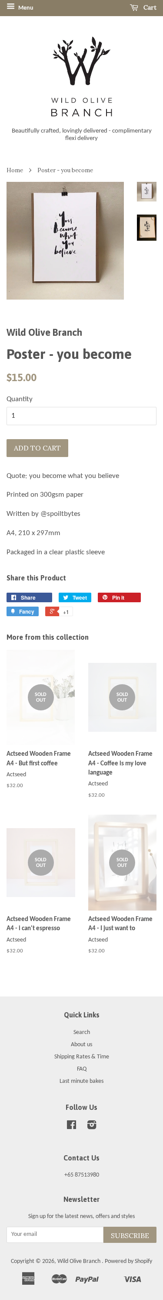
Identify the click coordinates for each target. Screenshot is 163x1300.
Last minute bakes (81, 1081)
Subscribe (130, 1235)
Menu (25, 8)
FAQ (81, 1069)
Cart (149, 7)
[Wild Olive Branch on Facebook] (72, 1127)
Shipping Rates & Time (81, 1057)
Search (81, 1032)
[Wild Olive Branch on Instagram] (91, 1127)
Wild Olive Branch (79, 1261)
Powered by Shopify (128, 1261)
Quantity (20, 399)
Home (15, 170)
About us (81, 1044)
